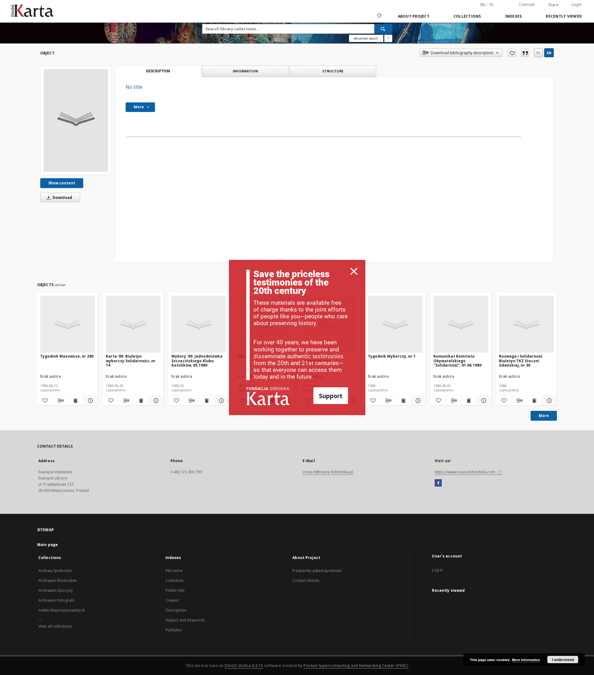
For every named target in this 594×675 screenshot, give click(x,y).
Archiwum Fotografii (56, 600)
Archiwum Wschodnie (57, 580)
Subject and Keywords (185, 620)
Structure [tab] (332, 71)
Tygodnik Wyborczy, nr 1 (391, 356)
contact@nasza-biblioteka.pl (328, 472)
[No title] (76, 120)
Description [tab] (158, 71)
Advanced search (366, 38)
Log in (437, 570)
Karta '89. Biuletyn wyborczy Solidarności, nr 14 (131, 361)
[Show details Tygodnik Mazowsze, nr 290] (89, 401)
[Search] (383, 29)
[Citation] (525, 53)
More (544, 415)
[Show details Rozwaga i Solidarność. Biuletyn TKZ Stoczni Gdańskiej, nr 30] (548, 401)
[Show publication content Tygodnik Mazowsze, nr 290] (75, 401)
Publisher (174, 630)
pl (492, 5)
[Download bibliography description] (59, 401)
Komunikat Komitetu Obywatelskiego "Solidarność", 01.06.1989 (457, 361)
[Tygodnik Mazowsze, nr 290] (68, 324)
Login (577, 4)
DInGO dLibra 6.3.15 (244, 665)
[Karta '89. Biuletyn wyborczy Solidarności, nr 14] (133, 324)
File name (174, 570)
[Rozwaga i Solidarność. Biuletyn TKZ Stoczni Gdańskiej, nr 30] (526, 324)
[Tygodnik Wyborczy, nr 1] (395, 324)
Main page (47, 544)
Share (553, 4)
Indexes (513, 16)
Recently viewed (564, 16)
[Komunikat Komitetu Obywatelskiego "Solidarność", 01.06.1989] (461, 324)
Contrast (527, 4)
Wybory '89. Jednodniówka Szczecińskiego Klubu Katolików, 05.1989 (196, 361)
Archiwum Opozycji (55, 590)
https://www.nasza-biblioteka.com (465, 472)
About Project (413, 16)
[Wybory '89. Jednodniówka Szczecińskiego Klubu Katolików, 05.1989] (199, 324)
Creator (172, 600)
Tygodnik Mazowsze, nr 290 (66, 356)
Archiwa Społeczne (55, 570)
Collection (174, 580)
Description (176, 610)
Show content (61, 183)
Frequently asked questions (317, 570)
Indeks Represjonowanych (61, 610)
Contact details (305, 580)
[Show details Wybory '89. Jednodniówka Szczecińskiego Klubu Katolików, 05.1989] (220, 401)
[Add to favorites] (512, 53)
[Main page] (379, 16)
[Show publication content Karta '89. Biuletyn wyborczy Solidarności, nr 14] (140, 401)
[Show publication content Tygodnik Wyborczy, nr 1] (402, 401)
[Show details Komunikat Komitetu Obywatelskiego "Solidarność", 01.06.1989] (483, 401)
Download (62, 197)
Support (330, 396)
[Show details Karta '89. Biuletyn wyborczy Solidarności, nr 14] (155, 401)
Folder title (175, 590)
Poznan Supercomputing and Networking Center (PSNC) (355, 665)
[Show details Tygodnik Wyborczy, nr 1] (417, 401)
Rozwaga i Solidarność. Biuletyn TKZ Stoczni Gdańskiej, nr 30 (521, 361)
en (549, 52)
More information (526, 659)
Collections (467, 16)
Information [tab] (245, 71)
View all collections (55, 626)
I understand (563, 659)
